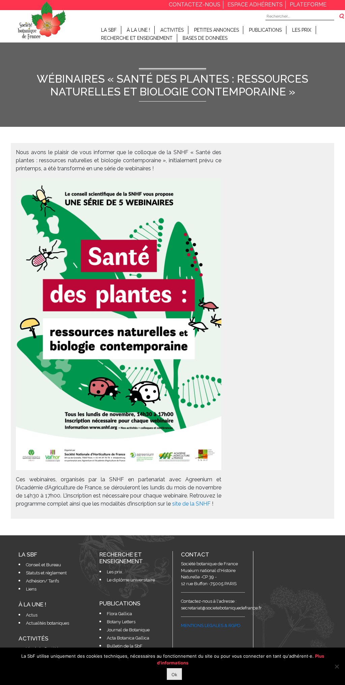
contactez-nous (194, 4)
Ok (174, 674)
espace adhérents (255, 4)
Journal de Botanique (128, 629)
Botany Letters (121, 621)
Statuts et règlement (46, 572)
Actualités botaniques (47, 623)
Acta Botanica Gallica (128, 637)
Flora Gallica (119, 613)
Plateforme (308, 4)
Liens (31, 589)
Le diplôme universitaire (131, 579)
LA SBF (109, 30)
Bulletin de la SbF (125, 646)
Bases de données (205, 38)
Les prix (301, 30)
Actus (31, 615)
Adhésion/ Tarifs (42, 580)
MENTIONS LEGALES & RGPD (211, 625)
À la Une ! (138, 30)
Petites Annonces (216, 30)
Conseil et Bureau (43, 564)
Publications (265, 30)
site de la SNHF (191, 504)
